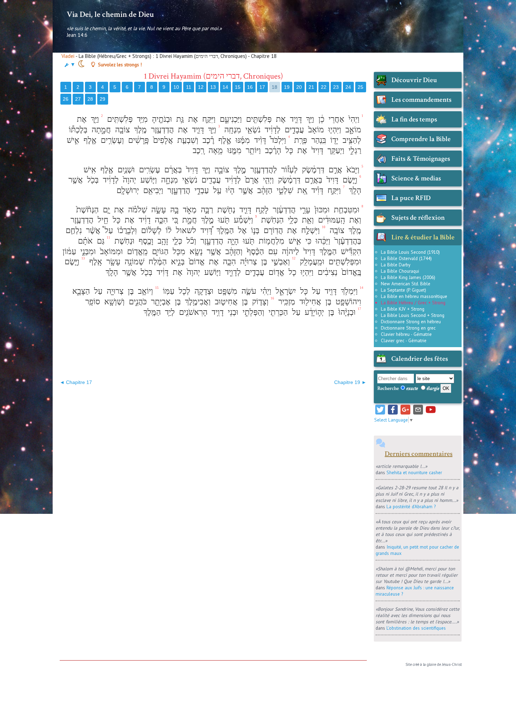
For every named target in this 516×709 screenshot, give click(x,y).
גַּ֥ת (179, 119)
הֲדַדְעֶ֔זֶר (283, 209)
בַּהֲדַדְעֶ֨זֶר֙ (346, 241)
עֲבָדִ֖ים (210, 179)
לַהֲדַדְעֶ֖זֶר (262, 169)
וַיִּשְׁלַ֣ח (309, 230)
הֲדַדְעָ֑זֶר (177, 190)
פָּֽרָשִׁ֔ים (137, 140)
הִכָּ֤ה (228, 261)
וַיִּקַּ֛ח (208, 119)
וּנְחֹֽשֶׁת (123, 241)
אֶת (280, 119)
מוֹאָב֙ (315, 129)
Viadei (67, 56)
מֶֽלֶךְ (139, 129)
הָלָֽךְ (354, 190)
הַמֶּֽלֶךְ (224, 230)
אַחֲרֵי (335, 119)
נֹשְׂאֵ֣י (188, 179)
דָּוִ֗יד (316, 190)
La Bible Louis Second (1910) (410, 252)
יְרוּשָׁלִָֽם (126, 190)
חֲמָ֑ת (188, 220)
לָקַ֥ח (261, 209)
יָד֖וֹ (333, 140)
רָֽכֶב (197, 150)
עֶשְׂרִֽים (148, 169)
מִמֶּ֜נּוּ (241, 140)
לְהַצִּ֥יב (350, 140)
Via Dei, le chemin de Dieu (110, 14)
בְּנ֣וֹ (254, 230)
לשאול (185, 230)
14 (225, 87)
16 (250, 87)
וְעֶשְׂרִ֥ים (111, 140)
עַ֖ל (216, 190)
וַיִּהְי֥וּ (305, 272)
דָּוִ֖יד (330, 291)
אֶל (241, 230)
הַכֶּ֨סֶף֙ (254, 251)
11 (188, 87)
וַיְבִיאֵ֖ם (152, 190)
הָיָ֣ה (232, 241)
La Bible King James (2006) (408, 277)
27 (78, 99)
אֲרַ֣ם (334, 169)
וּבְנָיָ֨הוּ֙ (346, 312)
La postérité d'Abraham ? (411, 506)
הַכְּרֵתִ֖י (277, 312)
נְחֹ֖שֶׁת (225, 209)
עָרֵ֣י (304, 209)
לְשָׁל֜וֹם (150, 230)
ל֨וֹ (168, 230)
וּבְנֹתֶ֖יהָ (161, 119)
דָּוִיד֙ (316, 150)
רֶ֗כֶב (207, 140)
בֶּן (263, 261)
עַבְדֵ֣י (200, 190)
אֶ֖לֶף (89, 140)
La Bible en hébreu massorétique (414, 296)
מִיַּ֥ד (141, 119)
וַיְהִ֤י (267, 179)
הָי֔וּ (229, 190)
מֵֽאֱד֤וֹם (136, 251)
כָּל (288, 150)
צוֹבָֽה (336, 230)
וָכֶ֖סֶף (145, 241)
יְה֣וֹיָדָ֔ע (313, 312)
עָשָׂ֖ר (112, 261)
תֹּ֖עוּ (223, 220)
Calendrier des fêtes (419, 358)
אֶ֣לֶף (223, 140)
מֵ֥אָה (214, 150)
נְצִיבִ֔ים (326, 272)
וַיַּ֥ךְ (309, 119)
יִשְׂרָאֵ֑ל (284, 291)
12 (201, 87)
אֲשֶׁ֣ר (245, 190)
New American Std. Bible (405, 283)
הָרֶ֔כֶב (272, 150)
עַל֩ (107, 230)
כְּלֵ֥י (292, 220)
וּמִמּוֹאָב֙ (110, 251)
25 (360, 87)
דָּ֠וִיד (205, 230)
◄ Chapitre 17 (76, 382)
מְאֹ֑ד (189, 209)
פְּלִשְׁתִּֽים (119, 119)
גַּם (100, 241)
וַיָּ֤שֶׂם (348, 179)
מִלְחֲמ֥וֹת (270, 241)
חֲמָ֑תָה (100, 129)
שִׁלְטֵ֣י (283, 190)
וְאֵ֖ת (307, 220)
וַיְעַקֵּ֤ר (334, 150)
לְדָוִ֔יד (271, 129)
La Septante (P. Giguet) (403, 290)
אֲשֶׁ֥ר (213, 251)
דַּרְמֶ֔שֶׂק (312, 169)
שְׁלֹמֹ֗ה (136, 209)
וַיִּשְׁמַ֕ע (242, 220)
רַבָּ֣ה (206, 209)
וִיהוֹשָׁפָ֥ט (347, 301)
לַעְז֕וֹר (288, 169)
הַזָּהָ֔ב (263, 190)
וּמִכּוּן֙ (321, 209)
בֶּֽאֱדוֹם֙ (350, 272)
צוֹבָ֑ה (220, 169)
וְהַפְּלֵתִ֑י (252, 312)
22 (323, 87)
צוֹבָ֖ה (121, 129)
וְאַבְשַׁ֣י (279, 261)
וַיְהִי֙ (352, 119)
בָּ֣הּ (173, 209)
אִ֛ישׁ (293, 241)
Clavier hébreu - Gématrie (406, 334)
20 (299, 87)
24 (348, 87)
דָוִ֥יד (217, 312)
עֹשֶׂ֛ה (247, 291)
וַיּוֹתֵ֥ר (252, 150)
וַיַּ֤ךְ (205, 169)
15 (237, 87)
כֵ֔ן (320, 119)
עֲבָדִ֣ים (293, 129)
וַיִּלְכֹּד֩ (277, 140)
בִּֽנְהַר (317, 140)
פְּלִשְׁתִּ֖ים (258, 119)
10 (176, 87)
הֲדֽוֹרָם (272, 230)
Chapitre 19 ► (350, 382)
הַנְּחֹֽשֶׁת (271, 220)
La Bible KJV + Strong (402, 309)
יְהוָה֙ (128, 179)
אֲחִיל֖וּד (309, 301)
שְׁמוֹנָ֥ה (133, 261)
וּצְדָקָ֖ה (202, 291)
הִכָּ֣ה (160, 220)
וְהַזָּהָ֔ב (233, 251)
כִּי (307, 241)
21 (311, 87)
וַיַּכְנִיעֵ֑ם (230, 119)
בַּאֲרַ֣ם (312, 179)
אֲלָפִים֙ (162, 140)
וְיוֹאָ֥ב (144, 291)
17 (262, 87)
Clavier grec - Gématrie (403, 340)
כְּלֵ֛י (176, 241)
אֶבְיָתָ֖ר (160, 301)
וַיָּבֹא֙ (351, 169)
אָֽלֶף (94, 261)
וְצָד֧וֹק (259, 301)
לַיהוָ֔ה (289, 251)
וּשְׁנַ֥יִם (125, 169)
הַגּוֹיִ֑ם (159, 251)
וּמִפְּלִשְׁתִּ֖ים (343, 261)
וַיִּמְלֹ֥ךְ (348, 291)
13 (213, 87)
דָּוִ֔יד (161, 272)
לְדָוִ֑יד (232, 272)
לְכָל (183, 291)
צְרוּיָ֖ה (114, 291)
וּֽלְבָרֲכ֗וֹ (126, 230)
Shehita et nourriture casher (414, 472)
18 (274, 87)
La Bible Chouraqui (400, 271)
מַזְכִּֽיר (285, 301)
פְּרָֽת (299, 140)
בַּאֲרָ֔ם (172, 169)
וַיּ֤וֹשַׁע (147, 179)
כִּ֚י (174, 220)
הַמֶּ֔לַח (156, 261)
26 (65, 99)
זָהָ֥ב (162, 241)
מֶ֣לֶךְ (238, 169)
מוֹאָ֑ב (352, 129)
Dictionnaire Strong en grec (408, 328)
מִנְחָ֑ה (168, 179)
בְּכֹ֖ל (92, 179)
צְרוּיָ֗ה (247, 261)
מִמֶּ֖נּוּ (233, 150)
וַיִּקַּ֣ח (333, 190)
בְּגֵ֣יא (177, 261)
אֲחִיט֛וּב (225, 301)
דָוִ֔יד (144, 220)
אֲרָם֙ (251, 179)
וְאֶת (354, 220)
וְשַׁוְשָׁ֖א (113, 301)
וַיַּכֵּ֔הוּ (321, 241)
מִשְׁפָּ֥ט (226, 291)
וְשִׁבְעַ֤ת (186, 140)
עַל (315, 291)
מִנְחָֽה (231, 129)
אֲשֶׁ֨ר (92, 230)
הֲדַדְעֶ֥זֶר (161, 129)
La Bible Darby (395, 264)
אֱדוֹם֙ (196, 261)
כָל (291, 272)
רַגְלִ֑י (353, 150)
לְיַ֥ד (169, 312)
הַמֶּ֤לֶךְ (327, 251)
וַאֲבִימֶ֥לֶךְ (197, 301)
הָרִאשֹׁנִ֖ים (192, 312)
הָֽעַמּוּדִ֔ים (330, 220)
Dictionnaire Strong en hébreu (411, 321)
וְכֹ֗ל (190, 241)
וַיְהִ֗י (264, 291)
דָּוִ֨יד (259, 140)
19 (287, 87)
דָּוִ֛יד (295, 119)
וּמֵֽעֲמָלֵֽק (311, 261)
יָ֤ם (105, 209)
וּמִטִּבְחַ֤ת (345, 209)
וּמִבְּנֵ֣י (87, 251)
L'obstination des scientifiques (416, 628)
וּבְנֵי (232, 312)
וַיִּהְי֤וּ (333, 129)
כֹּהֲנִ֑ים (137, 301)
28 (90, 99)
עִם (272, 251)
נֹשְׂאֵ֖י (251, 129)
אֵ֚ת (301, 190)
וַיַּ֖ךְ (94, 119)
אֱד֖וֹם (275, 272)
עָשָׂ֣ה (157, 209)
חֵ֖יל (101, 220)
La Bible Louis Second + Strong (412, 315)
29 (102, 99)
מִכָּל (178, 251)
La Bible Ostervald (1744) (406, 258)
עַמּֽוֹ (167, 291)
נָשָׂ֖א (195, 251)
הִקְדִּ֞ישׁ (350, 251)
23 (336, 87)
